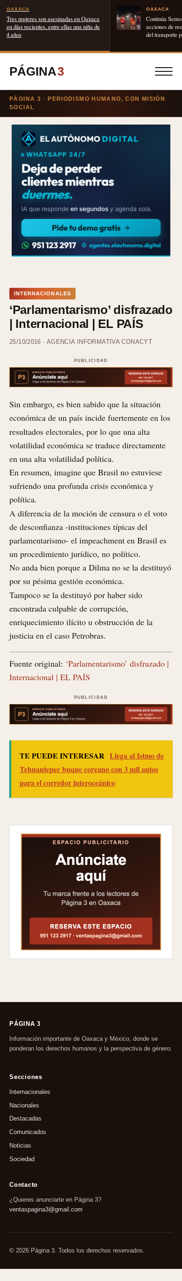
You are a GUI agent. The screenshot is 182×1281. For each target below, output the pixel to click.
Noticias (20, 1145)
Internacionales (29, 1091)
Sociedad (22, 1158)
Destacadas (25, 1118)
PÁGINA (36, 71)
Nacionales (24, 1104)
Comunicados (27, 1131)
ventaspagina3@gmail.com (46, 1209)
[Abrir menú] (164, 71)
